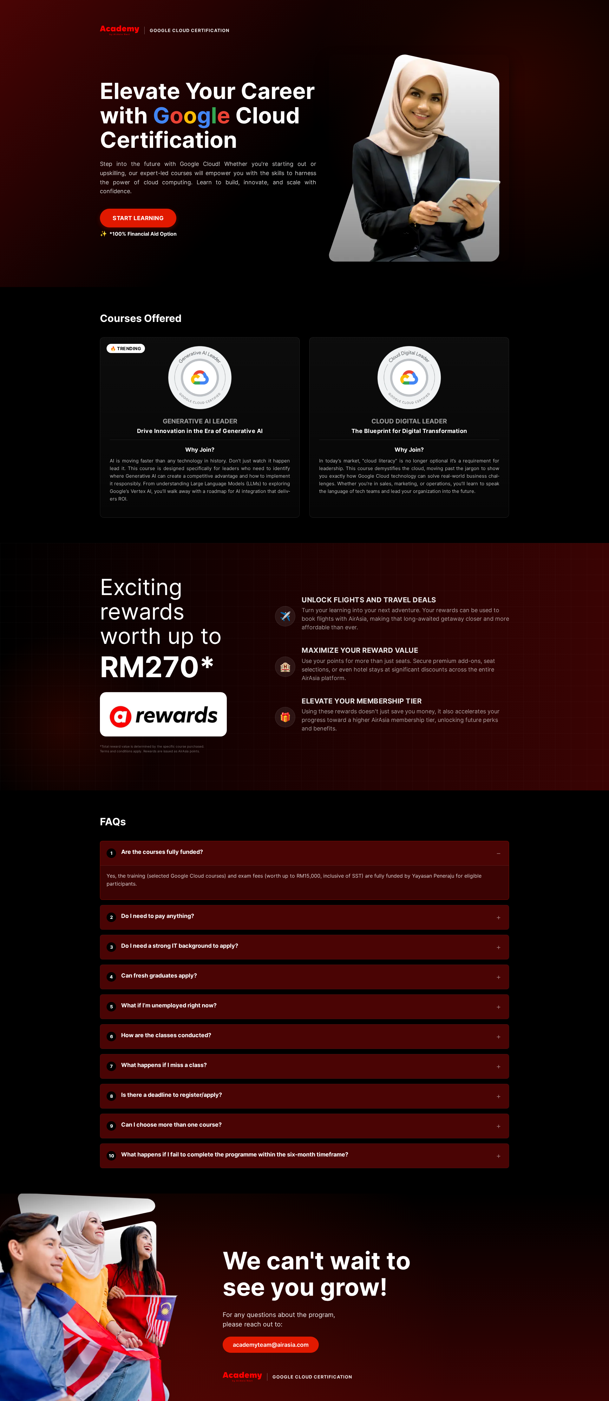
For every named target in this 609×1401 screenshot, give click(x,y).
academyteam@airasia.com (271, 1344)
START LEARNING (138, 218)
